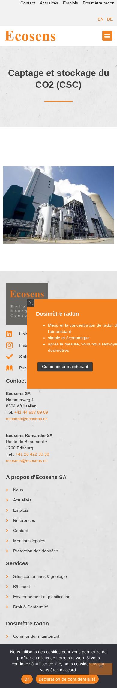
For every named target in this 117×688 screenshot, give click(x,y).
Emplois (70, 3)
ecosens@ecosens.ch (27, 418)
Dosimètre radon (99, 3)
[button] (30, 303)
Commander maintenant (65, 366)
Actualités (49, 3)
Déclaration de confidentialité (67, 679)
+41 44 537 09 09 (31, 412)
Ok (27, 679)
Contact (27, 3)
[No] (100, 669)
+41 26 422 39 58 (32, 454)
